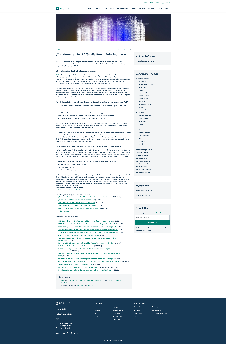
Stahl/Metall (143, 141)
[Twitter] (68, 333)
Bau (96, 307)
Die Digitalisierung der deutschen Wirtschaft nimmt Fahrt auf (79, 267)
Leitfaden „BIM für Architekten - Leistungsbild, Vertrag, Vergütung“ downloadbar (86, 243)
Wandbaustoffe (144, 96)
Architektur (81, 285)
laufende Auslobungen (145, 164)
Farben (141, 90)
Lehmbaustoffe (144, 135)
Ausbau (97, 310)
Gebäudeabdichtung (146, 84)
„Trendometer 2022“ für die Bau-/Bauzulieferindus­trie (76, 200)
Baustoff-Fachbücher (143, 172)
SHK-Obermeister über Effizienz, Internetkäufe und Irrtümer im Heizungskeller (85, 221)
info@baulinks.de (65, 328)
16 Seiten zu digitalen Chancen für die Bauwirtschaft (76, 246)
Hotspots (116, 307)
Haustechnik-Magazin (114, 280)
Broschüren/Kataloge (143, 169)
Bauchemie (142, 87)
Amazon (90, 285)
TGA (96, 313)
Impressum (156, 307)
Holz (140, 138)
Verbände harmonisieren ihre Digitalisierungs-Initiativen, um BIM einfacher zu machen (88, 229)
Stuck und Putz (144, 93)
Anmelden (137, 310)
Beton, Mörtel (143, 98)
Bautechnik (142, 110)
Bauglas (141, 107)
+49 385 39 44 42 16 (65, 326)
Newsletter (137, 307)
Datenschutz (156, 310)
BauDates (142, 8)
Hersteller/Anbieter (142, 79)
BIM (57, 75)
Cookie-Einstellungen (159, 313)
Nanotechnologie (142, 155)
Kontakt (136, 316)
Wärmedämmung (145, 115)
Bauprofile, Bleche (145, 104)
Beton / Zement (144, 133)
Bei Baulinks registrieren (144, 190)
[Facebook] (71, 333)
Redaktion (66, 50)
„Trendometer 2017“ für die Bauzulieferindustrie (75, 264)
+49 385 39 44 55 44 (65, 324)
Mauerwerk (142, 130)
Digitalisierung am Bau (143, 152)
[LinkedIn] (75, 333)
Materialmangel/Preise (144, 150)
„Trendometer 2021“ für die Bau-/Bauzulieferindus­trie (76, 202)
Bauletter (159, 213)
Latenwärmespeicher (146, 147)
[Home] (74, 304)
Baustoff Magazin (142, 113)
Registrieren (138, 313)
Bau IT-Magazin (85, 280)
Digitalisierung (72, 280)
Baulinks (58, 50)
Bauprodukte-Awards (143, 161)
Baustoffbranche (141, 167)
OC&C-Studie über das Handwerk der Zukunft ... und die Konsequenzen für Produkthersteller (89, 261)
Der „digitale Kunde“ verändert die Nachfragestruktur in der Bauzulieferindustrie (85, 270)
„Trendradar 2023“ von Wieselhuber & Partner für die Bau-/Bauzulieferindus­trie (85, 197)
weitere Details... (63, 211)
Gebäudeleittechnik (98, 280)
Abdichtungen (143, 118)
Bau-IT (112, 8)
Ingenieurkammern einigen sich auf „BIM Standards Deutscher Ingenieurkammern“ (87, 232)
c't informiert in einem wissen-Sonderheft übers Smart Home (78, 235)
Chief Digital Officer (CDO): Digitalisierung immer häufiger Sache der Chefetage (85, 259)
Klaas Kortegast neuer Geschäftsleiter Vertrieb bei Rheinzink (78, 208)
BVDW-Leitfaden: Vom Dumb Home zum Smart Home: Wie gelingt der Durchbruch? (86, 224)
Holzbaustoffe (143, 101)
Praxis (97, 316)
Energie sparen (118, 310)
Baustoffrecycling (142, 158)
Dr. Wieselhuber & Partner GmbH (69, 190)
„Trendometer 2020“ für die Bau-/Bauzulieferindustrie (76, 205)
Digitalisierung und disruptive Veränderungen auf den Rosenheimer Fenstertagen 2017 (87, 227)
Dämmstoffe (143, 81)
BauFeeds (116, 320)
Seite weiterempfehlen (143, 195)
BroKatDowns (118, 316)
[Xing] (78, 333)
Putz (140, 127)
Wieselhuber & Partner (146, 61)
